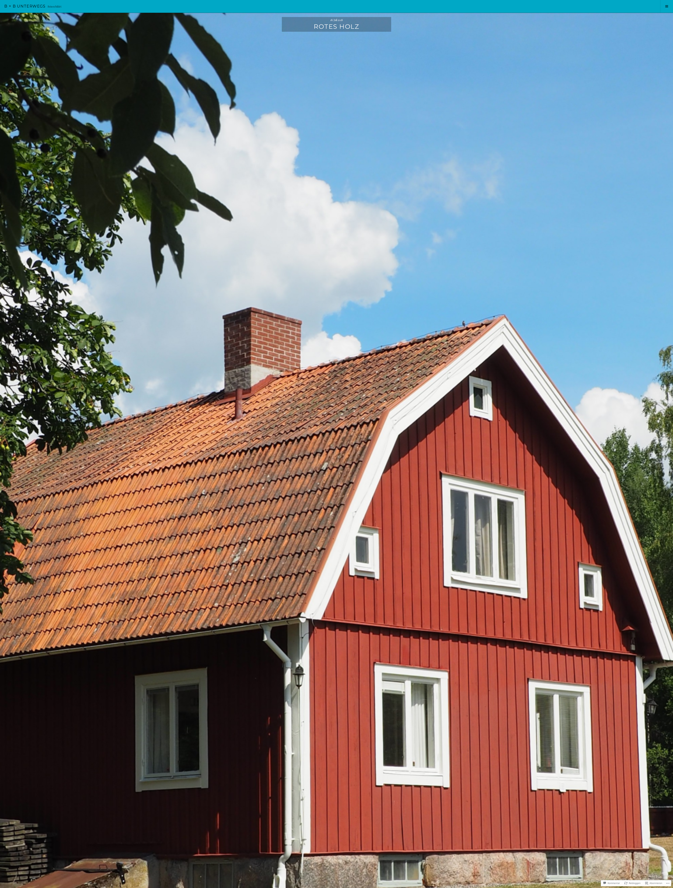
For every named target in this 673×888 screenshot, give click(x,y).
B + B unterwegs (25, 6)
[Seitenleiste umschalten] (666, 6)
